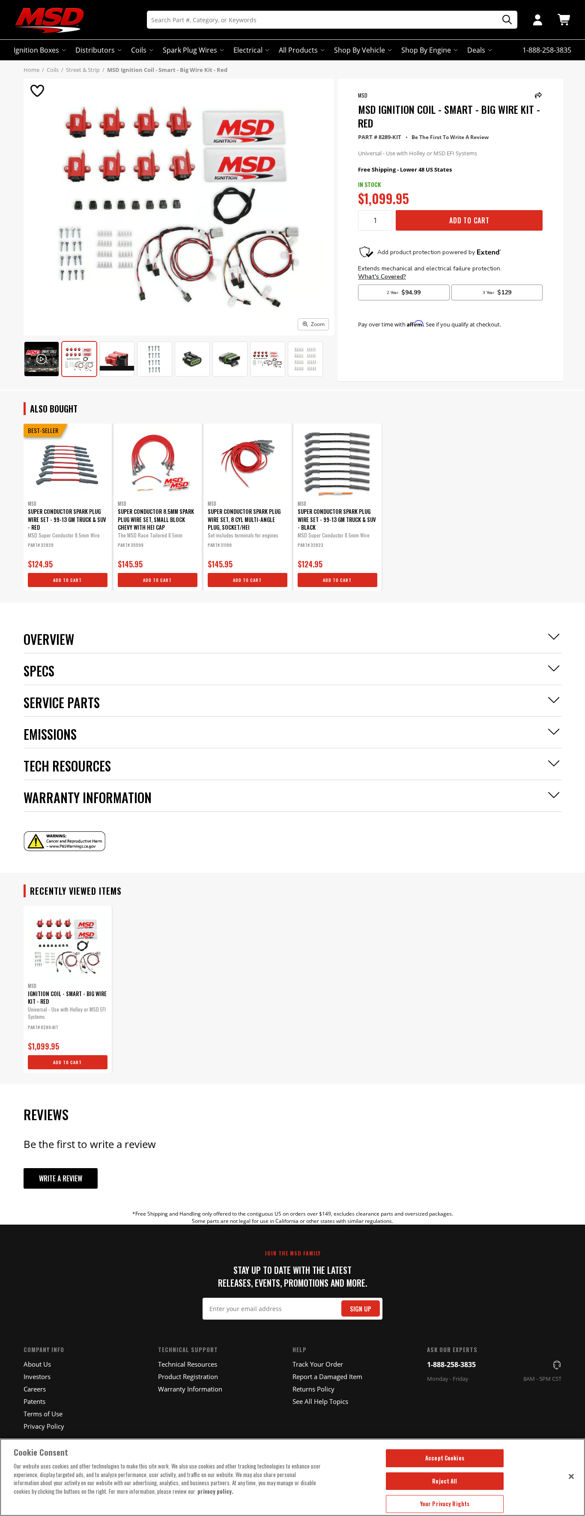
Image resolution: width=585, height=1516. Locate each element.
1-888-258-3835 (451, 1364)
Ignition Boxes (36, 50)
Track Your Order (317, 1364)
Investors (37, 1376)
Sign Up (360, 1308)
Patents (34, 1401)
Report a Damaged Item (327, 1376)
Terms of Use (43, 1413)
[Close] (571, 1476)
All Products (298, 50)
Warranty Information (190, 1389)
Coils (138, 50)
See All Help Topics (320, 1401)
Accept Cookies (444, 1458)
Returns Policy (313, 1389)
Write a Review (60, 1178)
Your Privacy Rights (444, 1503)
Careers (35, 1389)
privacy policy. (215, 1491)
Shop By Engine (426, 50)
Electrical (248, 50)
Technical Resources (187, 1364)
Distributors (95, 50)
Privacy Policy (44, 1426)
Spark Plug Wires (190, 50)
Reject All (444, 1481)
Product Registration (188, 1376)
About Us (37, 1364)
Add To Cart (469, 220)
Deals (476, 50)
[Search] (504, 20)
